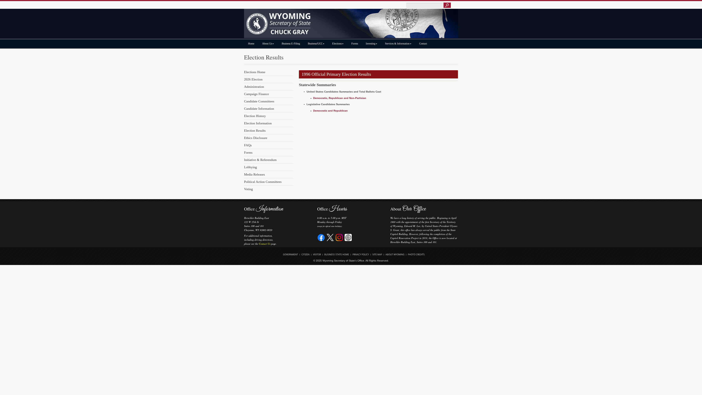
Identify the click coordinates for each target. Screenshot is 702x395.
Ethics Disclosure (255, 138)
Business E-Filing (291, 43)
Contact (423, 43)
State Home (342, 254)
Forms (354, 43)
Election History (255, 116)
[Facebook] (321, 237)
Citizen (305, 254)
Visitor (317, 254)
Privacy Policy (360, 254)
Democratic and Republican (330, 110)
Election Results (255, 130)
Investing (370, 43)
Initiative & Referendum (260, 160)
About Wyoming (395, 254)
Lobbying (250, 167)
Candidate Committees (259, 101)
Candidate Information (259, 108)
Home (251, 43)
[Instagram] (339, 237)
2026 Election (253, 79)
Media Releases (254, 174)
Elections (337, 43)
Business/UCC (315, 43)
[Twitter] (330, 237)
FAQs (248, 145)
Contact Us (264, 243)
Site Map (377, 254)
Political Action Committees (263, 182)
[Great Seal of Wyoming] (348, 237)
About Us (267, 43)
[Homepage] (351, 25)
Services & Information (397, 43)
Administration (254, 87)
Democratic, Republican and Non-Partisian (339, 98)
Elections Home (254, 72)
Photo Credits (416, 254)
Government (290, 254)
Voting (248, 189)
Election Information (258, 123)
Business (329, 254)
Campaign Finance (256, 94)
